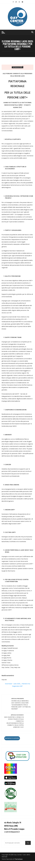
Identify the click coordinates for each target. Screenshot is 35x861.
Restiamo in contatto (12, 738)
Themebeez (18, 859)
